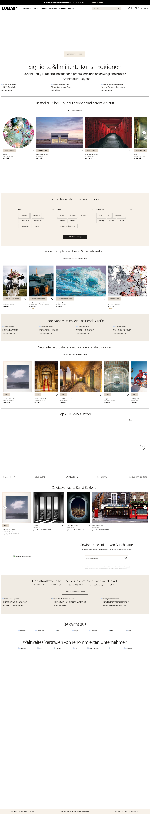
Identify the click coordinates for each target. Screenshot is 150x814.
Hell (108, 215)
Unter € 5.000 (25, 226)
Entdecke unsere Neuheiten (75, 354)
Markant (121, 220)
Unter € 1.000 (25, 220)
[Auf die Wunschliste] (33, 150)
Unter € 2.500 (38, 220)
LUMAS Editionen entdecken (114, 605)
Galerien (62, 8)
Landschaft (72, 215)
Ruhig (100, 215)
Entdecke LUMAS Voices (13, 605)
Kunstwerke (27, 8)
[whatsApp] (129, 8)
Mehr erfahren (55, 90)
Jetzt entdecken (74, 54)
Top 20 (36, 8)
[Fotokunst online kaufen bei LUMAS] (10, 8)
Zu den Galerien (59, 605)
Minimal (111, 220)
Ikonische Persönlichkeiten (67, 226)
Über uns (71, 8)
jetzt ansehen (8, 333)
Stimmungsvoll (119, 215)
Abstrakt (62, 220)
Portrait (61, 215)
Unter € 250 (24, 215)
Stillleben (72, 220)
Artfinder (44, 8)
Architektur (84, 215)
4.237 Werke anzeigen (75, 237)
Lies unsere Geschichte (75, 592)
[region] (75, 139)
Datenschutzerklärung (123, 568)
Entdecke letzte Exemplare (75, 258)
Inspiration (53, 8)
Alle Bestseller (75, 110)
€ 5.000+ (36, 226)
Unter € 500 (36, 215)
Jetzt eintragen (125, 558)
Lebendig (101, 220)
